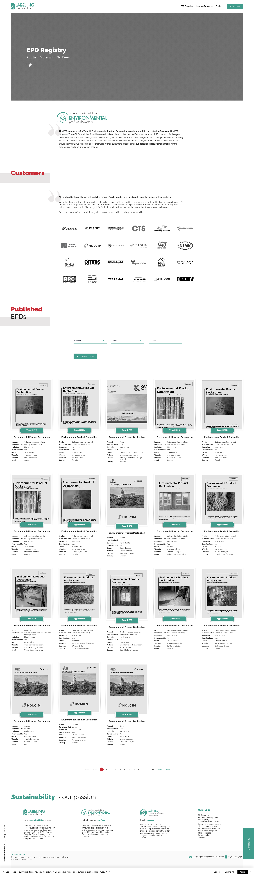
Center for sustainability (208, 822)
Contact (201, 837)
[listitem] (32, 424)
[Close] (250, 872)
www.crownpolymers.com (34, 645)
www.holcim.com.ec (127, 551)
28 (153, 769)
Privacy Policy (104, 871)
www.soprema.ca (30, 455)
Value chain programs (207, 831)
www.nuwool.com (173, 549)
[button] (187, 6)
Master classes (204, 833)
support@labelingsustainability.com (153, 144)
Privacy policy (204, 835)
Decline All (229, 871)
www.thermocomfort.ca (176, 643)
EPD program (204, 815)
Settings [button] (217, 871)
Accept (242, 871)
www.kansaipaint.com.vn (129, 455)
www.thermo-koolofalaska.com (83, 643)
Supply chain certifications (209, 824)
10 (143, 769)
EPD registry (203, 820)
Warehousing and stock (208, 826)
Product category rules (208, 817)
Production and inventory (209, 828)
